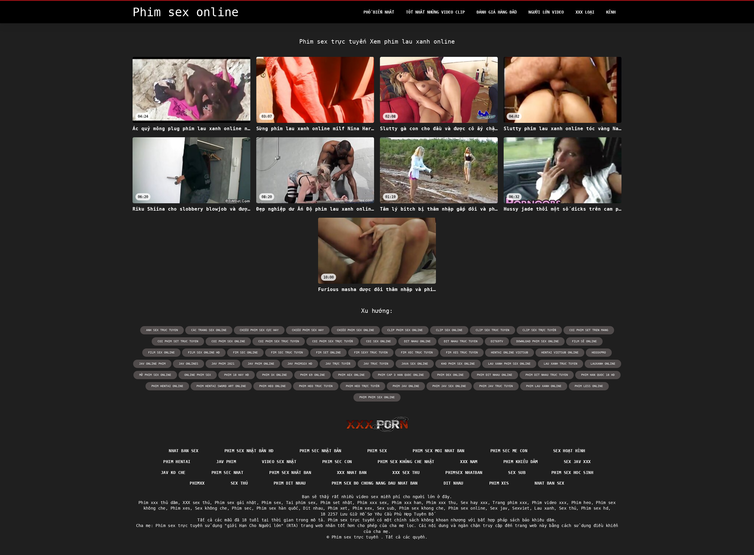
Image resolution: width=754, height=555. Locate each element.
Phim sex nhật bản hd (249, 450)
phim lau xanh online (543, 386)
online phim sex (197, 374)
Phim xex (362, 508)
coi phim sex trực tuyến (332, 341)
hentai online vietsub (509, 352)
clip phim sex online (405, 330)
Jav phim (226, 461)
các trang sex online (208, 330)
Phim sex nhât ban (290, 472)
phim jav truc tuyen (496, 386)
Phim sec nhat (227, 472)
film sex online (161, 352)
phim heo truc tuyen (316, 386)
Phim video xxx (549, 502)
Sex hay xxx (474, 502)
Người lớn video (546, 12)
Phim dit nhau (290, 483)
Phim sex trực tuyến (356, 537)
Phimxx (197, 483)
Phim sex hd (594, 508)
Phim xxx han (406, 502)
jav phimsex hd (299, 363)
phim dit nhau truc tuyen (546, 374)
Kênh (611, 12)
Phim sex (377, 450)
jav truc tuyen (375, 363)
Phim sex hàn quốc (277, 508)
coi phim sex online (228, 341)
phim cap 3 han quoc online (401, 374)
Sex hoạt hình (569, 450)
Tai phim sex (300, 502)
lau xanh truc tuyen (560, 363)
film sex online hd (204, 352)
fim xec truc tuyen (417, 352)
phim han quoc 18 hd (598, 374)
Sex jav (498, 508)
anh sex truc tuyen (162, 330)
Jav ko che (173, 472)
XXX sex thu (405, 472)
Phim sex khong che (421, 508)
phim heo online (272, 386)
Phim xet (338, 508)
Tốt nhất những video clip (435, 12)
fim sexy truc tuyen (371, 352)
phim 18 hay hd (236, 374)
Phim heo (581, 502)
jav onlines (188, 363)
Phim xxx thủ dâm (158, 502)
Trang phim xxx (509, 502)
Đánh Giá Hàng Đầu (497, 12)
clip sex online (449, 330)
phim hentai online (167, 386)
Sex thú (239, 483)
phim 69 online (312, 374)
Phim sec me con (508, 450)
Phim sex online (466, 508)
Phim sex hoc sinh (572, 472)
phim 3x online (274, 374)
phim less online (589, 386)
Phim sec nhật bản (320, 450)
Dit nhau (453, 483)
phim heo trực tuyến (362, 386)
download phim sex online (537, 341)
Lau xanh (544, 508)
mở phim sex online (155, 374)
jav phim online (261, 363)
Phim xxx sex (372, 502)
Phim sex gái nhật (236, 502)
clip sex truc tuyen (492, 330)
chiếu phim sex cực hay (259, 330)
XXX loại (585, 12)
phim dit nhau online (494, 374)
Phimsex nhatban (463, 472)
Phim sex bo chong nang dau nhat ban (375, 483)
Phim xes (499, 483)
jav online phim (152, 363)
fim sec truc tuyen (287, 352)
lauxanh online (603, 363)
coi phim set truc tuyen (178, 341)
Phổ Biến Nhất (378, 12)
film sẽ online (584, 341)
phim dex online (450, 374)
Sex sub (516, 472)
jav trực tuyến (337, 363)
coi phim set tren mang (588, 330)
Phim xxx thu (441, 502)
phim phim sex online (377, 397)
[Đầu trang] (377, 424)
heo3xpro (599, 352)
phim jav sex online (449, 386)
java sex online (414, 363)
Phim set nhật (336, 502)
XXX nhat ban (351, 472)
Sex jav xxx (577, 461)
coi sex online (378, 341)
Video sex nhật (279, 461)
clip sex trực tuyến (539, 330)
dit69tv (497, 341)
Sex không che (211, 508)
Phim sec (242, 508)
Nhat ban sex (183, 450)
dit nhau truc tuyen (460, 341)
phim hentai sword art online (221, 386)
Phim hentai (176, 461)
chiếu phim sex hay (308, 330)
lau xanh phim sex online (509, 363)
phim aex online (351, 374)
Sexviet (520, 508)
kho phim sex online (458, 363)
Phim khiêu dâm (520, 461)
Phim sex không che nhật (406, 461)
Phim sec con (337, 461)
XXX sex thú (196, 502)
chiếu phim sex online (355, 330)
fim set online (328, 352)
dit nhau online (417, 341)
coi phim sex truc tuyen (278, 341)
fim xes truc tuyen (462, 352)
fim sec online (245, 352)
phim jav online (406, 386)
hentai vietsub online (559, 352)
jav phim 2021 (222, 363)
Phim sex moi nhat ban (438, 450)
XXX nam (468, 461)
